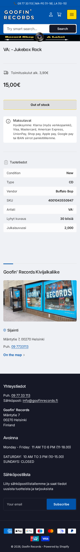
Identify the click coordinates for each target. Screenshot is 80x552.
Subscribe (61, 504)
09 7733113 (19, 346)
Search (62, 29)
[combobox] (40, 28)
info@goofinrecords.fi (40, 400)
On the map (12, 355)
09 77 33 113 (20, 395)
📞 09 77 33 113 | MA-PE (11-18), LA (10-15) (40, 3)
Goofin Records (31, 546)
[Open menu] (72, 14)
